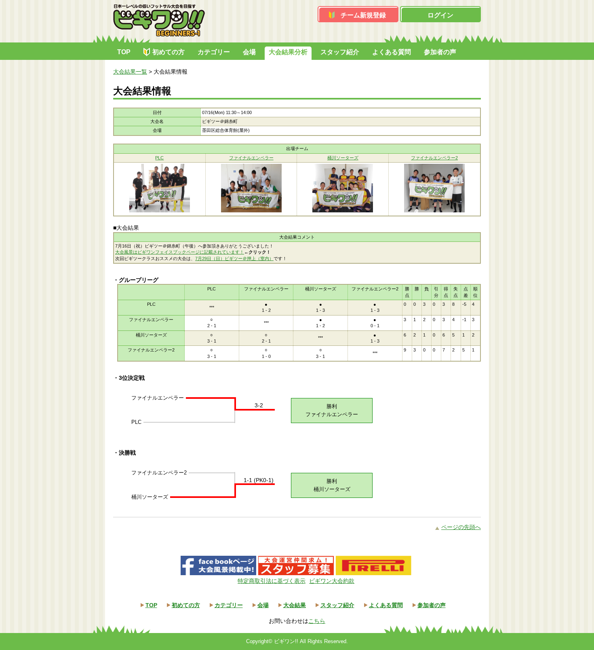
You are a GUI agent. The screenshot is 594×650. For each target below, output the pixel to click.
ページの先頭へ (461, 527)
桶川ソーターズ (342, 157)
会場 (249, 52)
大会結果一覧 (130, 71)
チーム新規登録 (363, 15)
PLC (159, 157)
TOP (124, 52)
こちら (316, 621)
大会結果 (294, 605)
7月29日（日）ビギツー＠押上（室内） (234, 258)
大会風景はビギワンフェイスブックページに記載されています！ (179, 252)
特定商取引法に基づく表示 (271, 581)
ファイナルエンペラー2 (434, 157)
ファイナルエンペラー (251, 157)
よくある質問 (391, 52)
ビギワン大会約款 (331, 581)
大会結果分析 (288, 52)
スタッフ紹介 (339, 52)
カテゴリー (214, 52)
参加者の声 (440, 52)
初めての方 (168, 52)
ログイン (440, 15)
